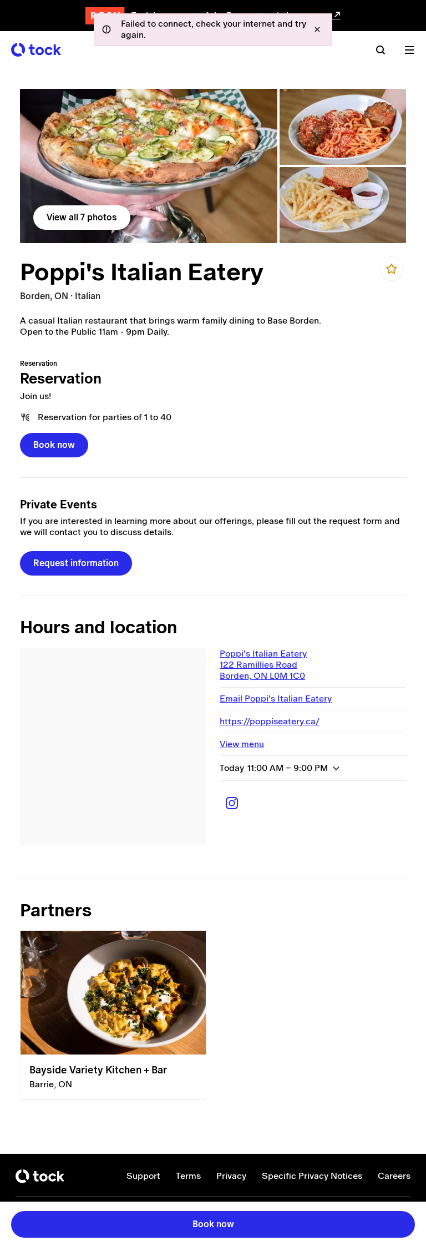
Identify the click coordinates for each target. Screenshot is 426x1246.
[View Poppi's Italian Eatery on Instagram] (232, 803)
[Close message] (317, 29)
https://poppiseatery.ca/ (270, 721)
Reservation (61, 378)
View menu (242, 744)
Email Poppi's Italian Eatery (276, 698)
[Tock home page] (36, 50)
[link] (148, 166)
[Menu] (409, 50)
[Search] (380, 50)
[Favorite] (391, 268)
